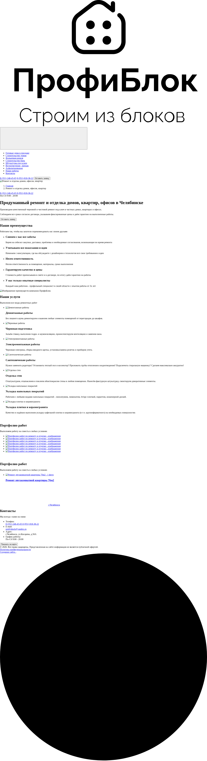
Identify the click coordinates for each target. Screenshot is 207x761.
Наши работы (12, 171)
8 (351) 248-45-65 (8, 178)
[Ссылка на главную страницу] (103, 126)
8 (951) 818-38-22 (25, 178)
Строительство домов (16, 155)
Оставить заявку (42, 178)
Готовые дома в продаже (17, 153)
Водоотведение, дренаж (17, 166)
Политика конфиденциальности (15, 549)
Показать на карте (9, 544)
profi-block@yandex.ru (16, 529)
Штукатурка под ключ (16, 163)
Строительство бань (15, 160)
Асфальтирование (14, 168)
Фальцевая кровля (14, 158)
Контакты (10, 173)
